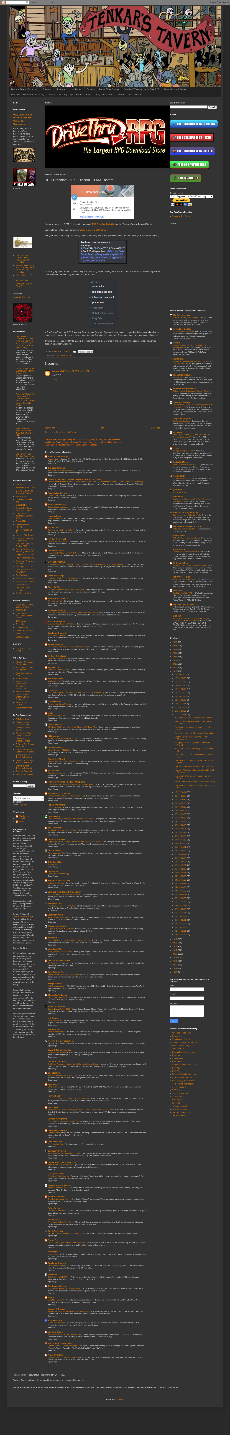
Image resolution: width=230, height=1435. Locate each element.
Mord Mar (52, 1297)
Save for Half (177, 1096)
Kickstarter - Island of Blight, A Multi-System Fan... (195, 733)
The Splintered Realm (182, 375)
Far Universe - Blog (181, 577)
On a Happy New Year (56, 853)
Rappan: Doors (54, 459)
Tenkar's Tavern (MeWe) (129, 94)
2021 (175, 660)
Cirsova (176, 343)
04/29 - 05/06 (181, 876)
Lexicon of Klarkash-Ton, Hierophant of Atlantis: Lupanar (69, 940)
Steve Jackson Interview (57, 1052)
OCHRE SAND (54, 1087)
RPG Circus (177, 1090)
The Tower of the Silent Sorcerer (187, 526)
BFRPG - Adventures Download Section (24, 492)
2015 (175, 946)
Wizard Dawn (21, 634)
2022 (175, 657)
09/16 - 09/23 (181, 803)
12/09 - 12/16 (181, 685)
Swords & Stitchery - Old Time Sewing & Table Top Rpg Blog (74, 479)
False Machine (54, 702)
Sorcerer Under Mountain (184, 389)
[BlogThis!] (82, 351)
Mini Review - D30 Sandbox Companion (25, 455)
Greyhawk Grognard (57, 633)
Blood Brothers (22, 281)
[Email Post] (74, 351)
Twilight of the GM (55, 984)
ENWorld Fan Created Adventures (25, 745)
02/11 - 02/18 (181, 916)
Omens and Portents (57, 1061)
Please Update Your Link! (57, 1265)
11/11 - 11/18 (181, 700)
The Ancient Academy (25, 558)
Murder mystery (54, 681)
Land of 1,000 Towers (25, 535)
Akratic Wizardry (55, 644)
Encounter (20, 624)
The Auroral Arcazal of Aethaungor (25, 562)
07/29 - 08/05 (181, 829)
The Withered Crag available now (60, 1165)
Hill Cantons (53, 736)
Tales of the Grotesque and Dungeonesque (25, 550)
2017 (175, 939)
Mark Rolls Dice (55, 1320)
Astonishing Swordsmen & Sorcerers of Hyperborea (22, 685)
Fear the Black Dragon (181, 1046)
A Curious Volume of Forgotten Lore (24, 663)
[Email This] (79, 351)
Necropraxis (53, 1029)
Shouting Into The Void (57, 493)
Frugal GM (52, 690)
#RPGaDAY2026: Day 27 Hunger (61, 470)
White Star (77, 89)
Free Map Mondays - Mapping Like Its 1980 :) (193, 766)
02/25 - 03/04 (181, 909)
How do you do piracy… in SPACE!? (62, 906)
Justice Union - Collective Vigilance (61, 530)
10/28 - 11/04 (181, 707)
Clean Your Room (55, 1020)
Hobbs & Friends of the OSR (184, 1065)
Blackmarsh (21, 496)
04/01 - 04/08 (181, 891)
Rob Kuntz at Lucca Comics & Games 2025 (65, 894)
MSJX (50, 713)
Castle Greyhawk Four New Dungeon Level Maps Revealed (71, 784)
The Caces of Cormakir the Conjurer (25, 571)
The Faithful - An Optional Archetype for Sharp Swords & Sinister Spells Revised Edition (81, 1110)
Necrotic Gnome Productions (61, 1041)
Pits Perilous (53, 667)
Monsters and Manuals (58, 599)
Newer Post (50, 428)
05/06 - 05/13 (181, 873)
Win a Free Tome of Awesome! (185, 579)
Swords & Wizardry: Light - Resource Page (70, 94)
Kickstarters (61, 89)
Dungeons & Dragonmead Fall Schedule (63, 1121)
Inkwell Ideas (178, 359)
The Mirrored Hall (23, 585)
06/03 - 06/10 (181, 858)
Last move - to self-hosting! (58, 997)
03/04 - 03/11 (181, 905)
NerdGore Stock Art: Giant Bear (24, 285)
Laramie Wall (58, 371)
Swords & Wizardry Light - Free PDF (141, 89)
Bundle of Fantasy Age (56, 1323)
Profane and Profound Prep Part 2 (61, 1222)
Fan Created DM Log (24, 774)
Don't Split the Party (57, 972)
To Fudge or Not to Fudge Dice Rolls (187, 515)
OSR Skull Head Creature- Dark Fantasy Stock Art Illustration (23, 258)
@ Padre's (177, 490)
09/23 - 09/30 (181, 799)
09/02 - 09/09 (181, 810)
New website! (53, 1254)
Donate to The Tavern (181, 216)
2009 (175, 968)
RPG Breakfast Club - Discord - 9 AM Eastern (193, 718)
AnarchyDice (54, 1220)
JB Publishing (54, 1073)
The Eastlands (22, 575)
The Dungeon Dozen (57, 1286)
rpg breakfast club (65, 355)
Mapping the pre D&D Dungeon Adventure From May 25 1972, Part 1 (74, 842)
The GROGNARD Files (182, 1112)
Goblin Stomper (55, 1208)
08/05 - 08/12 (181, 825)
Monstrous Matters (56, 610)
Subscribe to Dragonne (57, 635)
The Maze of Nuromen (25, 581)
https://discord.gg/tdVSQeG (92, 230)
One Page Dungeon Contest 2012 (24, 545)
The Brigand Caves (24, 567)
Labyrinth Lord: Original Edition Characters (22, 697)
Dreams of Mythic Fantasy (59, 1185)
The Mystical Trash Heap (59, 793)
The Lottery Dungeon (25, 578)
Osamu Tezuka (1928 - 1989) (59, 1009)
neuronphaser (54, 1252)
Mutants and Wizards (56, 883)
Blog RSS (177, 616)
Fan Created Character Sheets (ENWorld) (25, 734)
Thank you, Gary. (180, 492)
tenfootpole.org (54, 516)
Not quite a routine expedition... (185, 529)
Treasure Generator (24, 771)
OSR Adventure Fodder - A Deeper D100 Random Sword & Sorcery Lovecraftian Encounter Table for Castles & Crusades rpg (95, 482)
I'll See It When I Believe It (59, 961)
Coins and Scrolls (56, 725)
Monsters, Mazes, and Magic (185, 513)
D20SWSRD (21, 610)
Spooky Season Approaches (59, 507)
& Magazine (21, 621)
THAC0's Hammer (179, 1109)
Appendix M (53, 1084)
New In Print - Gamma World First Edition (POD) (194, 782)
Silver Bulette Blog (56, 1197)
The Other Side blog (56, 468)
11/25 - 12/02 (181, 693)
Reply (54, 379)
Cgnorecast (177, 1036)
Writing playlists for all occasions (60, 952)
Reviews (47, 89)
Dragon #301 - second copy (59, 874)
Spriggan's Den (54, 903)
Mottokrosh (178, 496)
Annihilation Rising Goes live (59, 1176)
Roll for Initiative (179, 1087)
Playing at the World (57, 926)
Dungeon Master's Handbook (184, 1042)
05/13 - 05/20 (181, 869)
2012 (175, 957)
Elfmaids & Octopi (56, 576)
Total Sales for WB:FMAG (58, 1277)
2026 (175, 642)
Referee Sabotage (55, 807)
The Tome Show (179, 1116)
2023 (175, 653)
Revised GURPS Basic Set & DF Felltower (64, 553)
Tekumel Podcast (179, 1106)
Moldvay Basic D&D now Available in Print (64, 761)
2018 (175, 671)
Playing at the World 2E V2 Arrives (61, 929)
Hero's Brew (177, 1061)
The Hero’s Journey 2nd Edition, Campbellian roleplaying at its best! (73, 1064)
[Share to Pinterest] (91, 351)
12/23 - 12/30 (181, 678)
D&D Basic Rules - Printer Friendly (23, 723)
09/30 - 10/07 (181, 796)
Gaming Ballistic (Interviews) (184, 1052)
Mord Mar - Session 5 (56, 1300)
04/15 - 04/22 (181, 883)
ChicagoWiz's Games (57, 995)
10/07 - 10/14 (181, 792)
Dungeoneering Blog (56, 1144)
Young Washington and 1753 (59, 716)
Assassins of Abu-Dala (25, 488)
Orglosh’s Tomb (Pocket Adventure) (24, 767)
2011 (175, 961)
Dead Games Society (181, 1039)
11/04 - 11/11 (181, 704)
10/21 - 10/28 (181, 711)
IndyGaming (53, 1018)
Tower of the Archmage (58, 456)
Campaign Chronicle (57, 1151)
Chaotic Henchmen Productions (62, 1162)
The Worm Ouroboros (56, 1032)
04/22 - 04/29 (181, 880)
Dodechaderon (22, 627)
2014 (175, 950)
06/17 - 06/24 (181, 851)
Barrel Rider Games (109, 89)
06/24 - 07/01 (181, 847)
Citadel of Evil (21, 505)
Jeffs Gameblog (55, 862)
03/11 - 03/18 (181, 902)
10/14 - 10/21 (181, 715)
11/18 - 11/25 (181, 696)
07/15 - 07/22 (181, 836)
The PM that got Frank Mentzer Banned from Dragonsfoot (25, 370)
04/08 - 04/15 (181, 887)
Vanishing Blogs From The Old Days (62, 624)
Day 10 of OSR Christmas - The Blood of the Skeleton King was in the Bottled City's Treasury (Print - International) (25, 342)
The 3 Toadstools (55, 679)
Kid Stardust (178, 377)
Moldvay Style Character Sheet (23, 740)
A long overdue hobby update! (59, 917)
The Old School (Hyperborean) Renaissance (65, 739)
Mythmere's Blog (180, 563)
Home (103, 428)
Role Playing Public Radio (183, 1081)
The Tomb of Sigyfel (24, 593)
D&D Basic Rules (23, 719)
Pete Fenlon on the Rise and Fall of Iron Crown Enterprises (70, 647)
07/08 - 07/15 (181, 840)
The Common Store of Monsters (60, 704)
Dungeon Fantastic (56, 550)
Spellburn (176, 1103)
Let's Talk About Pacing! (57, 1211)
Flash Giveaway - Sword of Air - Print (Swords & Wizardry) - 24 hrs (25, 431)
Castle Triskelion (55, 1231)
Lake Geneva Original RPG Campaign (64, 892)
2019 (175, 668)
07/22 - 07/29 (181, 832)
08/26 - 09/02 (181, 814)
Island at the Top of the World (59, 541)
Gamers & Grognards (57, 1119)
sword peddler (179, 535)
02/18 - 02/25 (181, 913)
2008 (175, 972)
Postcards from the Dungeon (184, 1074)
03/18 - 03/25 (181, 898)
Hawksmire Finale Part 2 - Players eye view (65, 578)
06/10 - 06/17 (181, 854)
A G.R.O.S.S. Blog (55, 1355)
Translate (24, 805)
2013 (175, 954)
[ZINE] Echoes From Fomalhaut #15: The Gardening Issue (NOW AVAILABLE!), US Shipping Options (86, 564)
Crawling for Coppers (57, 1130)
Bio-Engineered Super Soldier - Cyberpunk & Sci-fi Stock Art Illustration (25, 268)
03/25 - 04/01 (181, 894)
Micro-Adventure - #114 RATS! (60, 750)
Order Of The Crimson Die (59, 1050)
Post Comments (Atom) (66, 432)
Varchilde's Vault (55, 915)
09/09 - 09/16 (181, 807)
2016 (175, 943)
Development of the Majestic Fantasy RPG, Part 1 (67, 589)
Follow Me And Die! (56, 621)
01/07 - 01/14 (181, 935)
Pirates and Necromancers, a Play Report (64, 974)
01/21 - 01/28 (181, 927)
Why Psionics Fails (55, 601)
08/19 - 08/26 (181, 818)
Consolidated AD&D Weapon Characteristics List (66, 796)
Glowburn (176, 1055)
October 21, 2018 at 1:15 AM (77, 371)
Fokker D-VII (53, 496)
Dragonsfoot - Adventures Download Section (25, 515)
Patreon (91, 89)
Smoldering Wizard (56, 759)
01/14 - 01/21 (181, 931)
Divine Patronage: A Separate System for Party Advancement (71, 819)
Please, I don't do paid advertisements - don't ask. (67, 1243)
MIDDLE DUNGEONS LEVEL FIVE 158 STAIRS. (66, 1233)
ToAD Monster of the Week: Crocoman (63, 1075)
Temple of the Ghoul (24, 555)
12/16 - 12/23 (181, 682)
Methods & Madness (57, 656)
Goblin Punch (54, 816)
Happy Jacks (177, 1058)
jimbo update (53, 864)
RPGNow (116, 439)
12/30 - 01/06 (181, 674)
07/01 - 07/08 (181, 843)
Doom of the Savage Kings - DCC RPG (24, 509)
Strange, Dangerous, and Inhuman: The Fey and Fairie (69, 1098)
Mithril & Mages (22, 637)
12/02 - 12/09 (181, 689)
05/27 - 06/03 (181, 862)
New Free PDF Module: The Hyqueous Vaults (65, 1334)
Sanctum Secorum (180, 1093)
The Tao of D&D (55, 828)
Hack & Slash (54, 851)
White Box (52, 1275)
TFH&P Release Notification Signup (186, 538)
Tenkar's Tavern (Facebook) (24, 89)
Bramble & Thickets (57, 1309)
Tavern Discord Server (175, 89)
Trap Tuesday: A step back (58, 1199)
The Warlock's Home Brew (60, 1343)
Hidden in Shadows (56, 839)
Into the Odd (53, 527)
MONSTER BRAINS (56, 1007)
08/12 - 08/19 (181, 821)
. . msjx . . (177, 448)
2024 (175, 649)
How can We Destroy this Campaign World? (65, 1288)
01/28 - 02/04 (181, 924)
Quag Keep (53, 871)
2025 (175, 646)
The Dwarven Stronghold (184, 604)
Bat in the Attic (54, 587)
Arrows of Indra (22, 678)
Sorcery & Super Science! (59, 880)
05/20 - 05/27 (181, 865)
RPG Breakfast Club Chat (104, 224)
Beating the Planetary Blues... (59, 670)
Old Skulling (53, 1107)
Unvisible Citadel (55, 1332)
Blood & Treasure (23, 691)
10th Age (19, 484)
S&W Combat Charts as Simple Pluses (24, 606)
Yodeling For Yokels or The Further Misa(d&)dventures (69, 1311)
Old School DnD (55, 1142)
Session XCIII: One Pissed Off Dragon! (63, 1346)
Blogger (120, 1399)
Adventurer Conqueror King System (25, 668)
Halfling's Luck (54, 1096)
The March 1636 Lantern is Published (62, 830)
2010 (175, 965)
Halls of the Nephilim (57, 505)
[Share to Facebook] (88, 351)
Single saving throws (56, 658)
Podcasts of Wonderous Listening (27, 94)
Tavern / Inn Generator (25, 630)
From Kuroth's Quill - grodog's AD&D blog (66, 782)
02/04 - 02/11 (181, 920)
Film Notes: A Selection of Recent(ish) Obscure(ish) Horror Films (72, 727)
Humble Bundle (55, 442)
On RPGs (176, 1068)
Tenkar (22, 821)
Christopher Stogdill (24, 817)
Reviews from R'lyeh (57, 539)
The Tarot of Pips (54, 963)
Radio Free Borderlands (182, 1077)
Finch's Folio (53, 1240)
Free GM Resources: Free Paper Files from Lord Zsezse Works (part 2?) (76, 693)
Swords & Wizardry (22, 916)
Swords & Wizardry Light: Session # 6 (62, 1357)
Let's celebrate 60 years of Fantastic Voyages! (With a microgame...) (74, 612)
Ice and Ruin (53, 770)
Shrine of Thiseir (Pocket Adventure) (24, 756)
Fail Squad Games (56, 1174)
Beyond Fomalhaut (56, 562)
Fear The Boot (178, 1049)
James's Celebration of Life (58, 1188)
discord (54, 355)
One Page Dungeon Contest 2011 (24, 539)
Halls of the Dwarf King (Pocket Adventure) (25, 761)
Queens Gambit (54, 518)
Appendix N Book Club (182, 1033)
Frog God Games (104, 94)
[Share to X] (85, 351)
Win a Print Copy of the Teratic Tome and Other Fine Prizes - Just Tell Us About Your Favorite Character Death (25, 399)
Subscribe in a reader (22, 297)
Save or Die (177, 1100)
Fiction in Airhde (54, 1133)
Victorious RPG (54, 949)
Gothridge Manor (55, 748)
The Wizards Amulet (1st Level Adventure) (25, 750)
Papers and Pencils (56, 805)
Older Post (155, 428)
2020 (175, 664)
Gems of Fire (21, 521)
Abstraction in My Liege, (57, 773)
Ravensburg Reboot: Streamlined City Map (64, 1153)
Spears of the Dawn (24, 708)
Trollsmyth (52, 938)
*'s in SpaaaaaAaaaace (57, 986)
